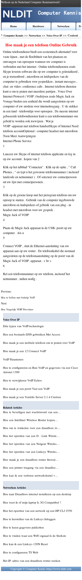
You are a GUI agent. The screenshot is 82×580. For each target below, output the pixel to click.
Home (13, 26)
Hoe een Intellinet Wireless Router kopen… (30, 420)
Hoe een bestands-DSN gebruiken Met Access (31, 334)
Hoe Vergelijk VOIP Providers (17, 309)
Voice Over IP (54, 35)
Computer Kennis (13, 35)
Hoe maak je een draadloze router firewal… (30, 460)
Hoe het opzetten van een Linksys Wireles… (31, 452)
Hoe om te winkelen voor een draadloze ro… (31, 428)
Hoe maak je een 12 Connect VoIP (24, 351)
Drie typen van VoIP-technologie (23, 326)
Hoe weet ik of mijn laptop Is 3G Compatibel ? (32, 502)
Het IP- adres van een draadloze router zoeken (31, 561)
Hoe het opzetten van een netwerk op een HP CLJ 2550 (37, 511)
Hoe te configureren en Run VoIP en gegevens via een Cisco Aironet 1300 (40, 370)
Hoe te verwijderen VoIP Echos (22, 380)
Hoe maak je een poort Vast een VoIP (26, 389)
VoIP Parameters (13, 359)
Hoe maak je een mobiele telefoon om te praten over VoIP (39, 343)
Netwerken (63, 26)
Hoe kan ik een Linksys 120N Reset (25, 544)
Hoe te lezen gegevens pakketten (23, 527)
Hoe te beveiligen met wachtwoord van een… (32, 412)
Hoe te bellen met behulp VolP (18, 297)
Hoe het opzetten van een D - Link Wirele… (31, 436)
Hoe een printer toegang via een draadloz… (31, 467)
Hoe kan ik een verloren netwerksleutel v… (30, 475)
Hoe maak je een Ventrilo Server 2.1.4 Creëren (32, 397)
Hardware (38, 26)
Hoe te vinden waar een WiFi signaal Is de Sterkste (34, 536)
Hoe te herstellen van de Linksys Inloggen (29, 519)
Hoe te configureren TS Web (20, 552)
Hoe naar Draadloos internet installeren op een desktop (37, 494)
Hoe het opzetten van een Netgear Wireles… (31, 444)
